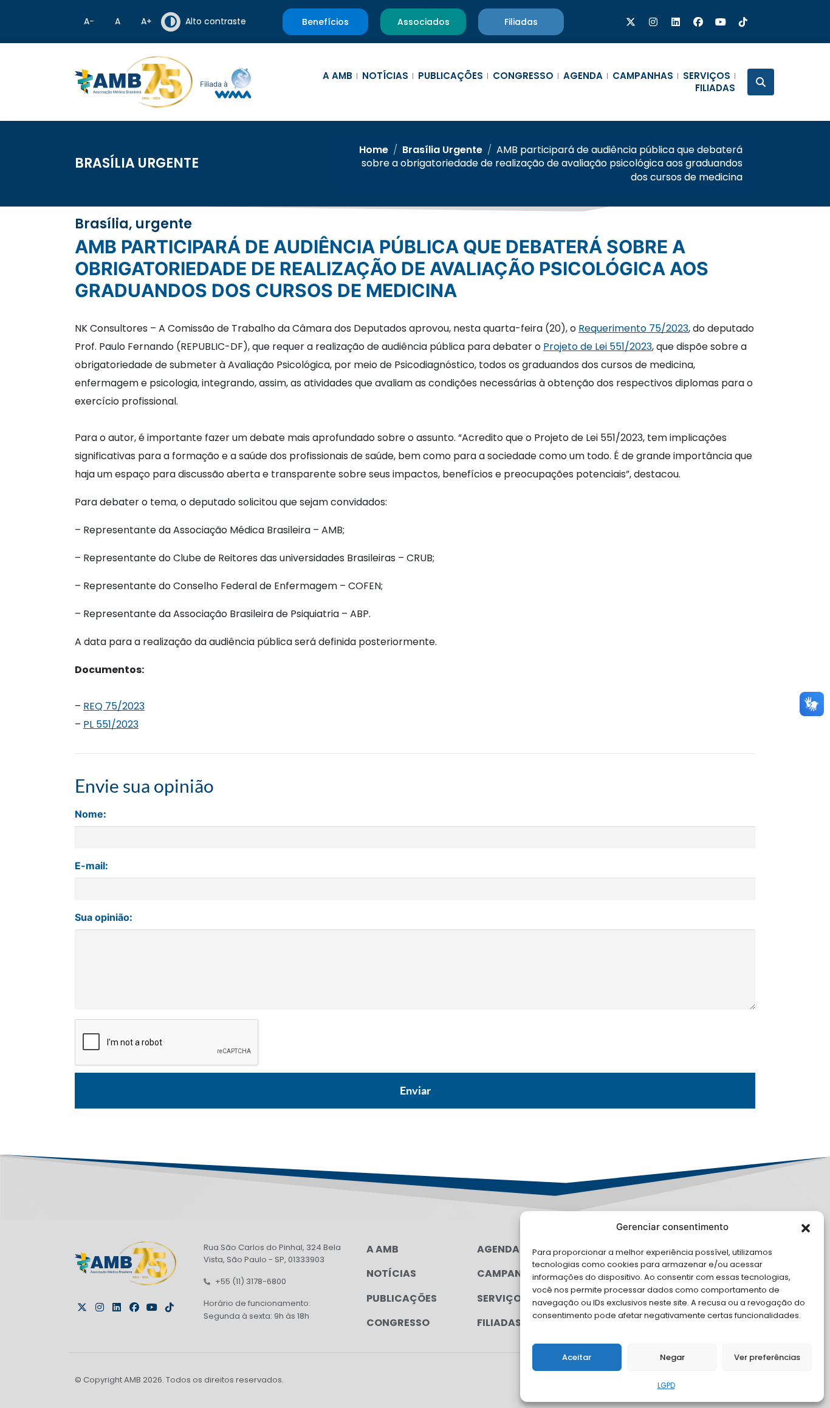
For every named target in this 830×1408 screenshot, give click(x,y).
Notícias (385, 76)
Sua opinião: (103, 917)
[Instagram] (653, 22)
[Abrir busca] (760, 82)
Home (373, 150)
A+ (146, 21)
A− (89, 21)
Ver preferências (767, 1357)
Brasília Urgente (137, 163)
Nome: (90, 814)
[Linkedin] (675, 22)
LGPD (666, 1385)
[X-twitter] (630, 22)
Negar (672, 1357)
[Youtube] (720, 22)
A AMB (337, 76)
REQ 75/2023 (114, 706)
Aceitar (576, 1357)
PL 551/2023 (111, 724)
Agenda (583, 76)
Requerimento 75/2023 (633, 328)
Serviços (706, 76)
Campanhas (642, 76)
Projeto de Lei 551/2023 (597, 347)
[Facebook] (698, 22)
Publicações (450, 76)
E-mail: (91, 865)
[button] (806, 1227)
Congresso (523, 76)
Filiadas (715, 88)
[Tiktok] (743, 22)
